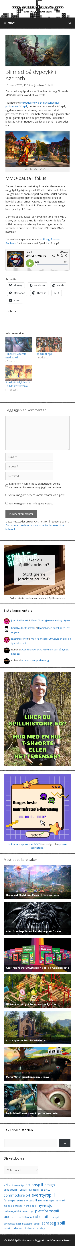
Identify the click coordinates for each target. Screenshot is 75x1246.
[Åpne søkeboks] (70, 23)
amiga (49, 1184)
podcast (11, 1216)
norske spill (30, 1205)
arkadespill (11, 1189)
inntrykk (60, 1200)
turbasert (18, 1228)
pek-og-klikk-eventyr (18, 1211)
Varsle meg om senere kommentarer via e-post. (37, 495)
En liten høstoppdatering (35, 660)
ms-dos (8, 1205)
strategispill (53, 1223)
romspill (55, 1217)
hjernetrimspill (46, 1200)
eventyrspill (43, 1195)
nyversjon (46, 1205)
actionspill (34, 1184)
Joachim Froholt (43, 85)
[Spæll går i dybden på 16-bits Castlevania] (18, 372)
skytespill (27, 1223)
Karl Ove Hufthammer (23, 627)
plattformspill (47, 1210)
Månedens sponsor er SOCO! (25, 844)
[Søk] (64, 1143)
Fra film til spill (44, 354)
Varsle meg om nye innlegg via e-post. (31, 503)
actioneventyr (16, 1185)
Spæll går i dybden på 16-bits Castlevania (18, 384)
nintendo (18, 1205)
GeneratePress (61, 1240)
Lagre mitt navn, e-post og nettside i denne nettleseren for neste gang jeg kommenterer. (35, 485)
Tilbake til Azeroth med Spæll (16, 355)
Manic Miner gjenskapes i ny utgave (50, 620)
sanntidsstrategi (12, 1223)
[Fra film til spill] (49, 344)
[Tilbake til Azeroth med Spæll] (18, 344)
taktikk (7, 1228)
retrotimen (25, 1217)
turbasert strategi (35, 1228)
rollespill (41, 1216)
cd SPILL (45, 1189)
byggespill (34, 1189)
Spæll (37, 1223)
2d (6, 1184)
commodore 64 (17, 1195)
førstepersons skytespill (20, 1200)
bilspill (23, 1189)
